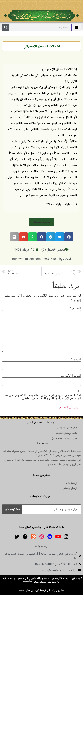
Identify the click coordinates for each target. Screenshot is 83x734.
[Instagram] (66, 537)
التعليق (75, 308)
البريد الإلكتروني (69, 375)
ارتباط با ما (71, 483)
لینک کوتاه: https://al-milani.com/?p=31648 (41, 259)
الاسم (76, 359)
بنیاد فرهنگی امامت (66, 433)
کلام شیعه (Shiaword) (64, 439)
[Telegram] (50, 537)
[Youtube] (58, 537)
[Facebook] (25, 537)
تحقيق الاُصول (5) (53, 249)
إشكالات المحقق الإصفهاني (41, 46)
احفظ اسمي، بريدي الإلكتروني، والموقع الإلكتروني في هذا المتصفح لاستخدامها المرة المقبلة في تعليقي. (42, 396)
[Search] (5, 27)
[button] (41, 222)
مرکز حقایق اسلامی (67, 428)
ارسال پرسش (70, 488)
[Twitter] (17, 537)
